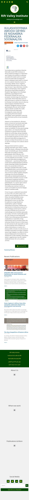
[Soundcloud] (7, 2)
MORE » (5, 286)
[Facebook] (2, 2)
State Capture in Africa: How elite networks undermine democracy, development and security (15, 304)
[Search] (26, 485)
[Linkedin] (9, 2)
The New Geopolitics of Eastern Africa (16, 332)
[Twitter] (4, 2)
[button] (27, 2)
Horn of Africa (8, 42)
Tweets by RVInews (9, 250)
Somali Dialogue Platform (21, 42)
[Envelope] (12, 2)
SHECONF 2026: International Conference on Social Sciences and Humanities (15, 274)
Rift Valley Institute (14, 16)
